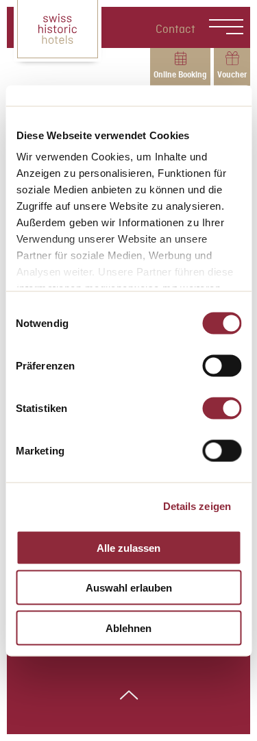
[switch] (221, 365)
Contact (175, 30)
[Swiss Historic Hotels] (57, 31)
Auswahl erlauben (129, 588)
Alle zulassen (128, 547)
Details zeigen (197, 506)
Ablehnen (128, 627)
